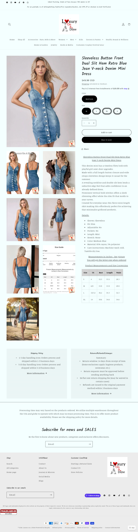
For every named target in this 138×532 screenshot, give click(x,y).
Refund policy (57, 527)
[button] (9, 24)
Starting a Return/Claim (81, 463)
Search (9, 463)
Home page (11, 472)
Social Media (44, 476)
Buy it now (106, 140)
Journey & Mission (47, 472)
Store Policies (77, 472)
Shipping (85, 84)
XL (107, 111)
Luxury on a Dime (29, 527)
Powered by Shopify (43, 527)
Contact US (75, 468)
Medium (89, 99)
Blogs (41, 481)
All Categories (13, 468)
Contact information (112, 527)
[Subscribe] (90, 444)
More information (35, 373)
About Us (43, 468)
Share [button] (86, 149)
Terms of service (83, 527)
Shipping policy (97, 527)
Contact (42, 463)
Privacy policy (70, 527)
